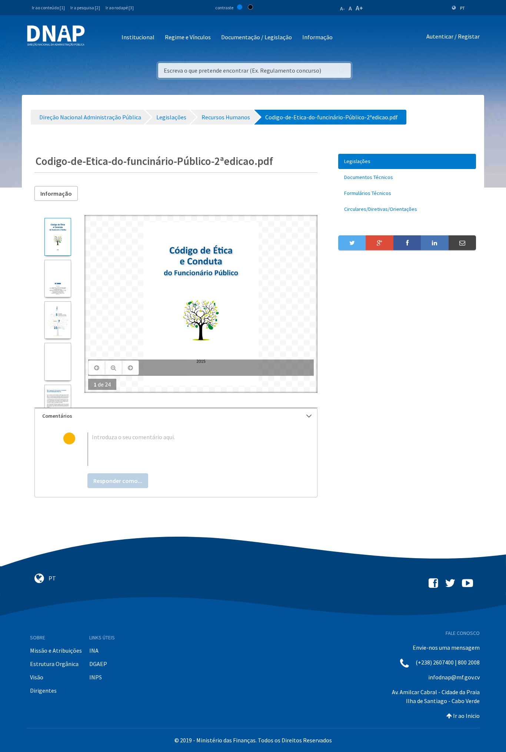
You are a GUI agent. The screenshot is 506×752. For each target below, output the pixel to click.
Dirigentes (43, 690)
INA (94, 650)
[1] (57, 236)
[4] (57, 361)
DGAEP (98, 663)
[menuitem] (407, 161)
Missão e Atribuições (56, 650)
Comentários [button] (57, 416)
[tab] (176, 416)
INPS (95, 677)
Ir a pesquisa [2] (85, 7)
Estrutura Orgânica (54, 663)
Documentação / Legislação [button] (256, 37)
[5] (57, 403)
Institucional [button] (137, 37)
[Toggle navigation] (95, 38)
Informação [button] (317, 37)
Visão (36, 677)
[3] (57, 320)
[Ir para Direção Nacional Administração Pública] (56, 35)
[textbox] (188, 449)
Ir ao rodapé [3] (120, 7)
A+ (359, 8)
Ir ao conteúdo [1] (48, 7)
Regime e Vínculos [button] (188, 37)
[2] (57, 278)
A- (342, 8)
